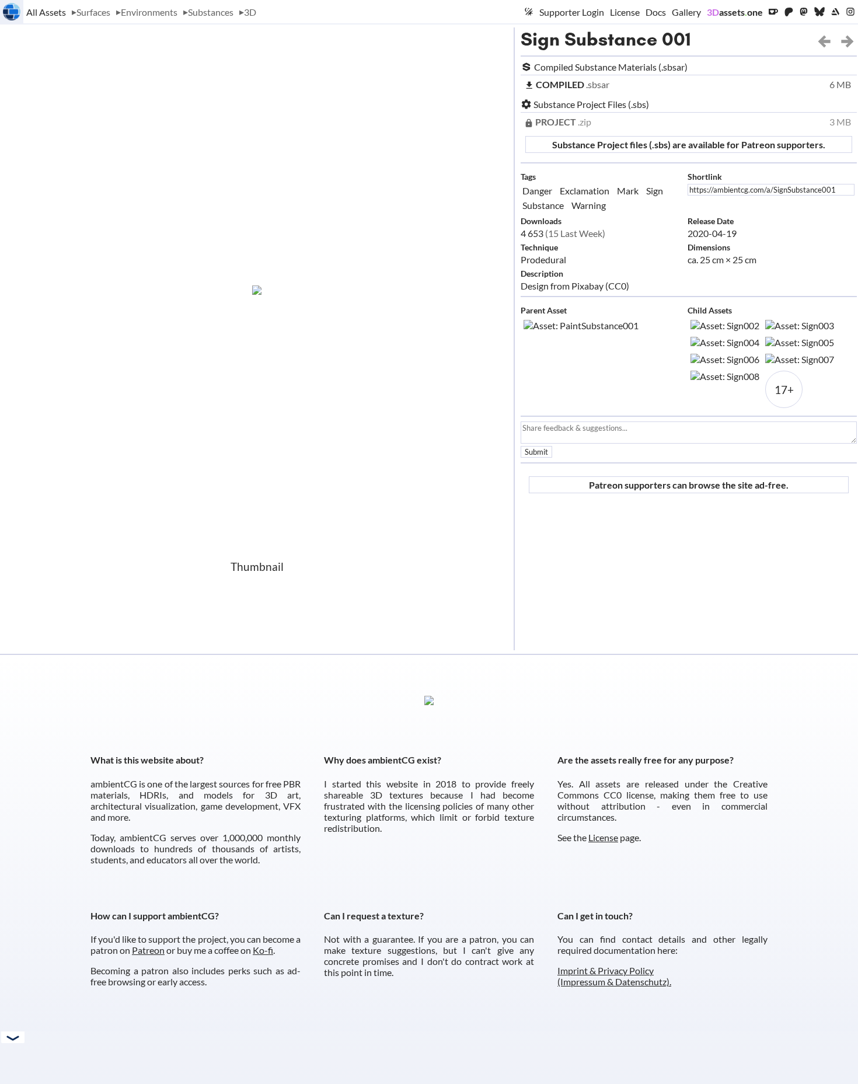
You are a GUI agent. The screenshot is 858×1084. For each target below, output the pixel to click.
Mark (628, 190)
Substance (543, 205)
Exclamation (584, 190)
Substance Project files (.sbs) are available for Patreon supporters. (688, 144)
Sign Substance (589, 39)
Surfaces (93, 12)
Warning (588, 205)
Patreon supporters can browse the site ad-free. (689, 484)
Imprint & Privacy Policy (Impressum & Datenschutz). (614, 976)
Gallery (686, 12)
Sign (654, 190)
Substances (210, 12)
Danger (537, 190)
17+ (784, 389)
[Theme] (528, 11)
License (625, 12)
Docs (656, 12)
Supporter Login (571, 12)
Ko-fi (263, 950)
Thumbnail (257, 566)
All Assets (46, 12)
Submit (536, 451)
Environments (149, 12)
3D (250, 12)
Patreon (148, 950)
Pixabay (587, 285)
